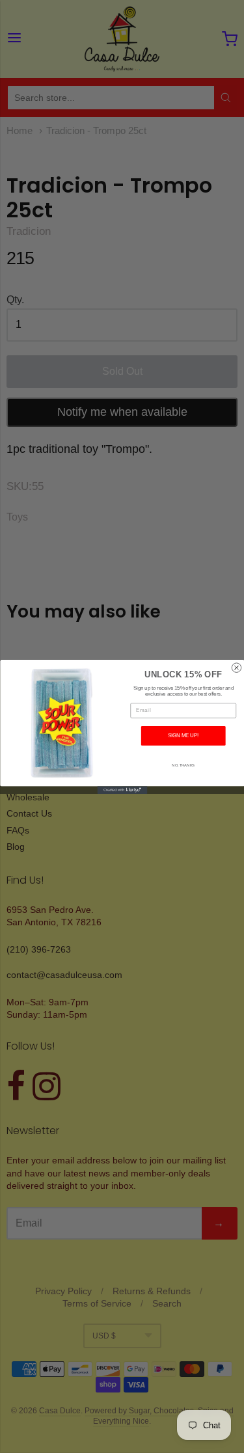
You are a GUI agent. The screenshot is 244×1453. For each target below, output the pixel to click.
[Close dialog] (236, 667)
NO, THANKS (183, 765)
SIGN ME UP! (183, 735)
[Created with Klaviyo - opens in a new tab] (122, 790)
